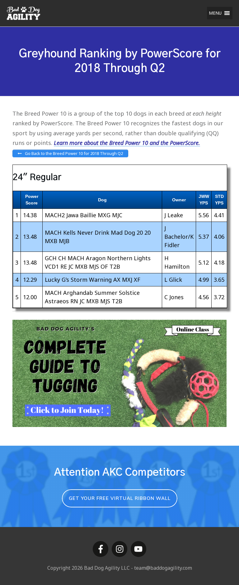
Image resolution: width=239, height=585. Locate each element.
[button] (215, 13)
